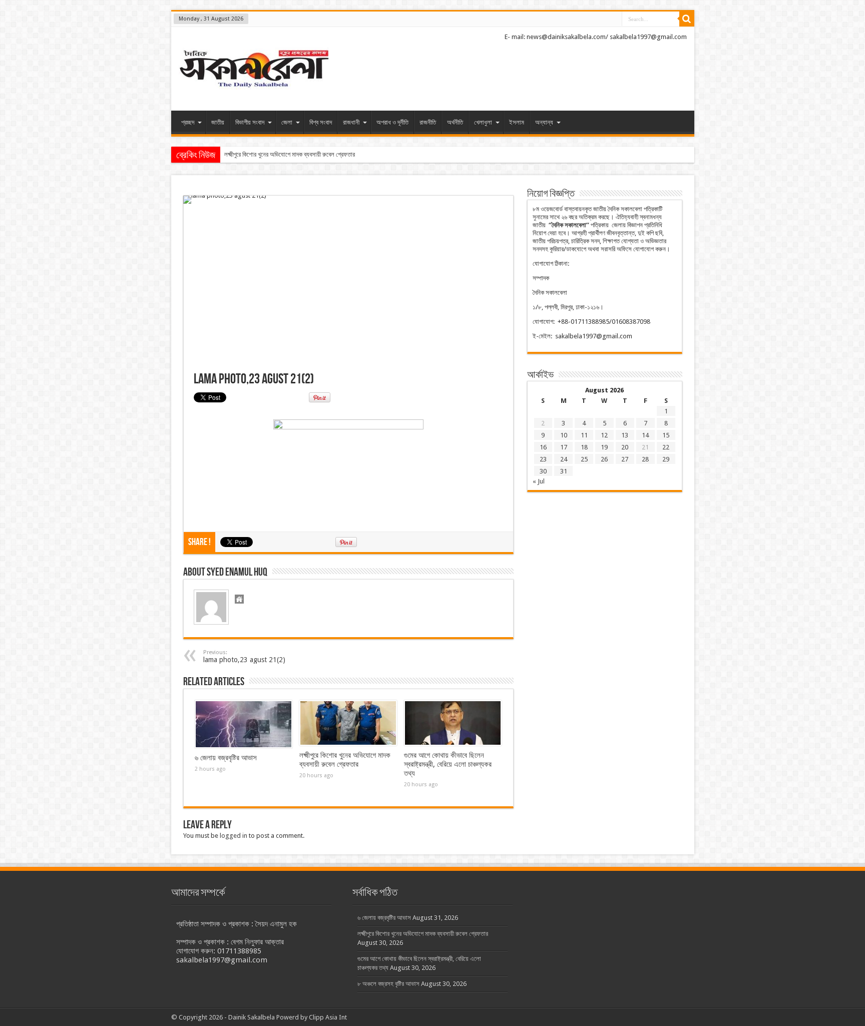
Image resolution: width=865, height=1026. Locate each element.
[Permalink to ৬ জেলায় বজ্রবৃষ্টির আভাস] (243, 724)
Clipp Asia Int (328, 1017)
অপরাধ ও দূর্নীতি (392, 122)
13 (624, 435)
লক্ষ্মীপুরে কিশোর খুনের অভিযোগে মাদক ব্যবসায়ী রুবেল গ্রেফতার (289, 154)
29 (665, 459)
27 (624, 459)
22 (665, 447)
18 (584, 447)
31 (563, 471)
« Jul (539, 481)
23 (543, 459)
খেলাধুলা (483, 122)
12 (604, 435)
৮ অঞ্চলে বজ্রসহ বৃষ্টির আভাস (388, 983)
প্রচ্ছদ (187, 122)
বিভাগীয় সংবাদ (249, 122)
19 (604, 447)
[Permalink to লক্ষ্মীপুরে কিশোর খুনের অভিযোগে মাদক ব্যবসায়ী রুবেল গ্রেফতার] (348, 723)
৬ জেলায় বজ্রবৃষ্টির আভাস (226, 757)
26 (604, 459)
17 (563, 447)
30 (543, 471)
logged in (233, 835)
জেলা (286, 122)
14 (645, 435)
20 (624, 447)
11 (584, 435)
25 (584, 459)
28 (645, 459)
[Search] (686, 19)
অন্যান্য (544, 122)
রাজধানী (351, 122)
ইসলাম (516, 122)
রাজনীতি (427, 122)
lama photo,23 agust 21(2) (244, 656)
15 (665, 435)
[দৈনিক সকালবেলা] (254, 70)
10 (563, 435)
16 (543, 447)
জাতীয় (217, 122)
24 (563, 459)
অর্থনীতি (455, 122)
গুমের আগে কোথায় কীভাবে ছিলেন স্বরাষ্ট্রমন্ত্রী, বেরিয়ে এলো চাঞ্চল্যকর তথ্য (448, 764)
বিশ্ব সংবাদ (320, 122)
